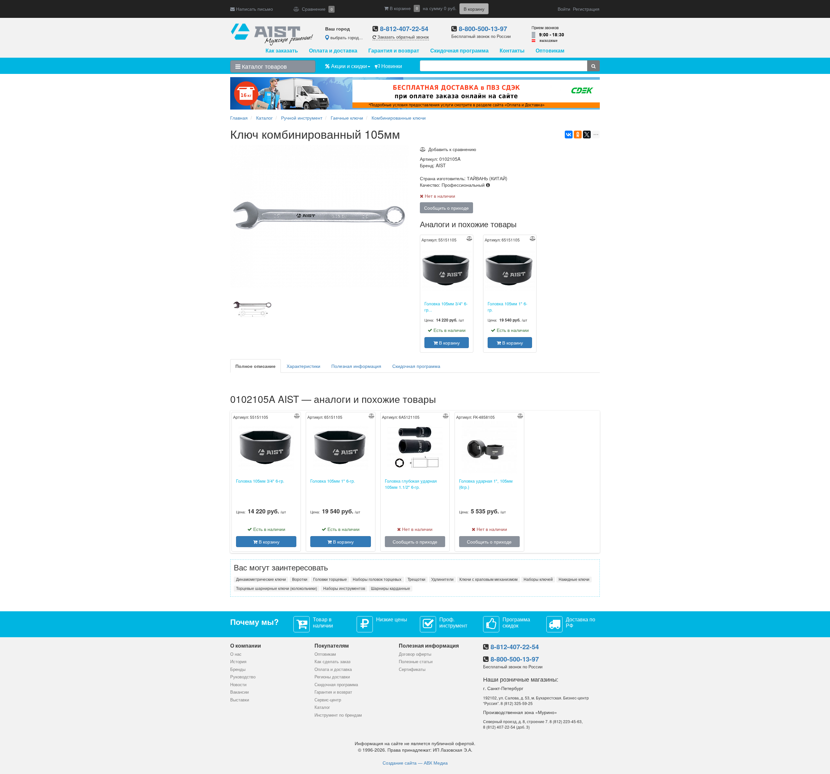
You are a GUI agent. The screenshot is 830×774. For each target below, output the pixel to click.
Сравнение (316, 9)
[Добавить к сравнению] (469, 238)
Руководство (242, 677)
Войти (564, 9)
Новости (238, 684)
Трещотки (416, 579)
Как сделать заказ (332, 661)
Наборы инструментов (344, 588)
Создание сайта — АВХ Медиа (415, 762)
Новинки (391, 66)
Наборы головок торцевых (377, 579)
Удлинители (442, 579)
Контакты (512, 50)
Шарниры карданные (390, 588)
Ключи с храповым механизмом (488, 579)
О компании (245, 645)
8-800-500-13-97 (483, 28)
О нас (236, 654)
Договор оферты (415, 654)
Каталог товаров (263, 66)
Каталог (322, 707)
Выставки (239, 700)
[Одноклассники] (578, 134)
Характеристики (303, 366)
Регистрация (586, 9)
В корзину (449, 342)
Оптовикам (550, 50)
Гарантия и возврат (393, 50)
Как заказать (282, 50)
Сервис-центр (327, 700)
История (238, 661)
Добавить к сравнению (451, 149)
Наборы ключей (538, 579)
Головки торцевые (330, 579)
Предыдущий (228, 310)
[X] (587, 134)
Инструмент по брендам (338, 715)
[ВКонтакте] (569, 134)
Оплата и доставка (333, 50)
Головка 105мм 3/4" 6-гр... (446, 306)
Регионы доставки (332, 677)
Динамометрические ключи (261, 579)
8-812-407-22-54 (404, 28)
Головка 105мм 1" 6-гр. (507, 306)
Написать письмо (254, 9)
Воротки (299, 579)
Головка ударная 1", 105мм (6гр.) (486, 484)
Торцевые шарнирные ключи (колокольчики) (276, 588)
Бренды (237, 669)
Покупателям (331, 645)
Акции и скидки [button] (348, 66)
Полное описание (255, 366)
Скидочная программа (459, 50)
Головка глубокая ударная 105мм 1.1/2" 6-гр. (411, 484)
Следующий (411, 310)
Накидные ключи (574, 579)
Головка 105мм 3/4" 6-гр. (260, 481)
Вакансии (239, 692)
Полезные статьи (416, 661)
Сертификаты (412, 669)
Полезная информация (356, 366)
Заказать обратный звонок (402, 37)
